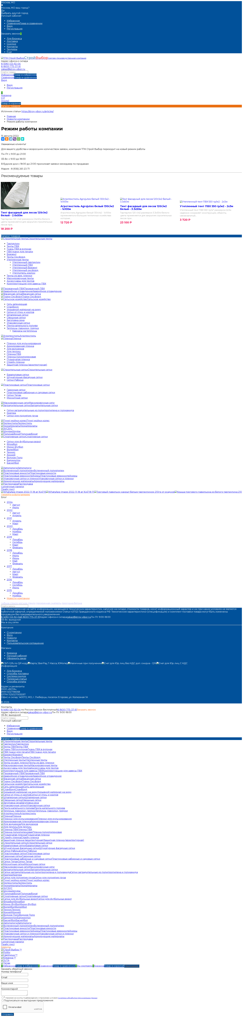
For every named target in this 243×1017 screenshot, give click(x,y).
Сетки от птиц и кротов (20, 312)
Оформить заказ (16, 658)
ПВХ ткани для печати (20, 251)
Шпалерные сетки (17, 315)
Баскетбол (13, 463)
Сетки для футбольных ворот (24, 441)
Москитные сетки (17, 398)
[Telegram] (10, 139)
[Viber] (14, 139)
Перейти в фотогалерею (15, 494)
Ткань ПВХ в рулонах (19, 249)
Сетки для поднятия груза (22, 415)
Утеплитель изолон (23, 273)
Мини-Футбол (15, 447)
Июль (15, 507)
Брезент (11, 254)
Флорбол (12, 444)
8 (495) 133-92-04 (11, 63)
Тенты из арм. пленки (19, 275)
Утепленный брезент (24, 267)
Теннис (11, 452)
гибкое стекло (9, 603)
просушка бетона (72, 603)
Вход (10, 26)
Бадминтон (13, 460)
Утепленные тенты (18, 259)
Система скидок (16, 676)
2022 (10, 510)
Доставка (12, 41)
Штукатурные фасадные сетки (25, 377)
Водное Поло (14, 457)
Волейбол (13, 449)
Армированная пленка (20, 346)
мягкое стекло (27, 603)
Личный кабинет (17, 655)
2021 (9, 518)
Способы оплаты (16, 681)
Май (14, 561)
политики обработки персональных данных (77, 998)
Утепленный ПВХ (22, 265)
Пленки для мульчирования (24, 343)
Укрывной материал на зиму (24, 309)
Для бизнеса (14, 38)
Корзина (12, 653)
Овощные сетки (16, 317)
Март (15, 523)
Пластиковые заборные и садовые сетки (31, 392)
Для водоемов (15, 348)
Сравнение (19, 77)
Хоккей (11, 455)
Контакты (12, 46)
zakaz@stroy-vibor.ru (13, 69)
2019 (9, 537)
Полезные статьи (17, 679)
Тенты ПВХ (13, 246)
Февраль (17, 547)
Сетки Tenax (14, 395)
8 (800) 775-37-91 (11, 66)
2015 (9, 590)
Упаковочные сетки (18, 323)
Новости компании (18, 119)
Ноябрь (16, 531)
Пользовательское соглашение (25, 643)
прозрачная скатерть (48, 603)
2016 (9, 579)
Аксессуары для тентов (20, 281)
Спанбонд (13, 307)
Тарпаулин (13, 243)
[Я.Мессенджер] (22, 139)
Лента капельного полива (22, 325)
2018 (9, 550)
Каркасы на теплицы (24, 331)
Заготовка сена (15, 320)
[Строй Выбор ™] (11, 949)
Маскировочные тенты (20, 278)
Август (16, 505)
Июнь (15, 558)
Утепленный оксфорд (25, 270)
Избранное (19, 75)
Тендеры (12, 49)
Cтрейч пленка (15, 362)
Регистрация (14, 28)
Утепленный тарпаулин (26, 262)
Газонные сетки (16, 389)
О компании (14, 632)
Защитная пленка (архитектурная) (27, 364)
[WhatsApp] (18, 139)
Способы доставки (18, 673)
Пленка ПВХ (14, 354)
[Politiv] (5, 952)
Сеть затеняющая (17, 304)
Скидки (11, 44)
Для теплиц (14, 351)
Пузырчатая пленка (18, 359)
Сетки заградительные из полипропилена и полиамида (40, 410)
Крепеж (11, 413)
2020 (10, 526)
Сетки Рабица (15, 380)
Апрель (16, 515)
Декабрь (17, 529)
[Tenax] (5, 963)
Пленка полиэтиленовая (21, 356)
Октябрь (17, 542)
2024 (10, 502)
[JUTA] (5, 960)
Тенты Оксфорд (16, 257)
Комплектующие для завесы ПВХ (26, 283)
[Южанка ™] (8, 957)
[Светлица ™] (9, 955)
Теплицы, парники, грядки (23, 328)
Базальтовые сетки (18, 374)
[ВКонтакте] (2, 139)
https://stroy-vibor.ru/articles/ (37, 111)
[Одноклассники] (6, 139)
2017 (9, 566)
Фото (10, 635)
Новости (12, 638)
